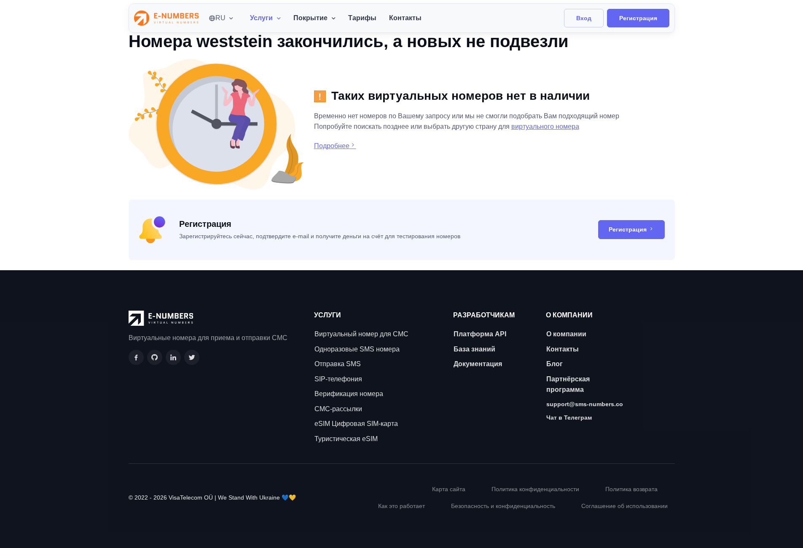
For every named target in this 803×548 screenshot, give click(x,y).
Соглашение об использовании (624, 506)
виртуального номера (545, 126)
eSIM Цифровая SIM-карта (356, 423)
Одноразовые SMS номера (357, 349)
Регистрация (638, 18)
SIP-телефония (338, 379)
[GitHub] (154, 357)
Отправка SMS (337, 363)
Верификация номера (348, 393)
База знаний (474, 349)
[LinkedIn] (173, 357)
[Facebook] (136, 357)
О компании (566, 334)
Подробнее (331, 145)
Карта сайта (448, 489)
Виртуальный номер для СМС (361, 334)
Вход (583, 18)
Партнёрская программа (568, 384)
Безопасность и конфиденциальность (503, 506)
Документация (478, 363)
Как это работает (401, 506)
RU (220, 17)
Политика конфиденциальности (535, 489)
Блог (554, 363)
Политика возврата (631, 489)
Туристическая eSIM (346, 438)
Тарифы (362, 17)
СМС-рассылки (338, 408)
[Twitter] (191, 357)
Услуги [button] (261, 17)
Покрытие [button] (310, 17)
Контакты (405, 17)
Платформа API (480, 334)
